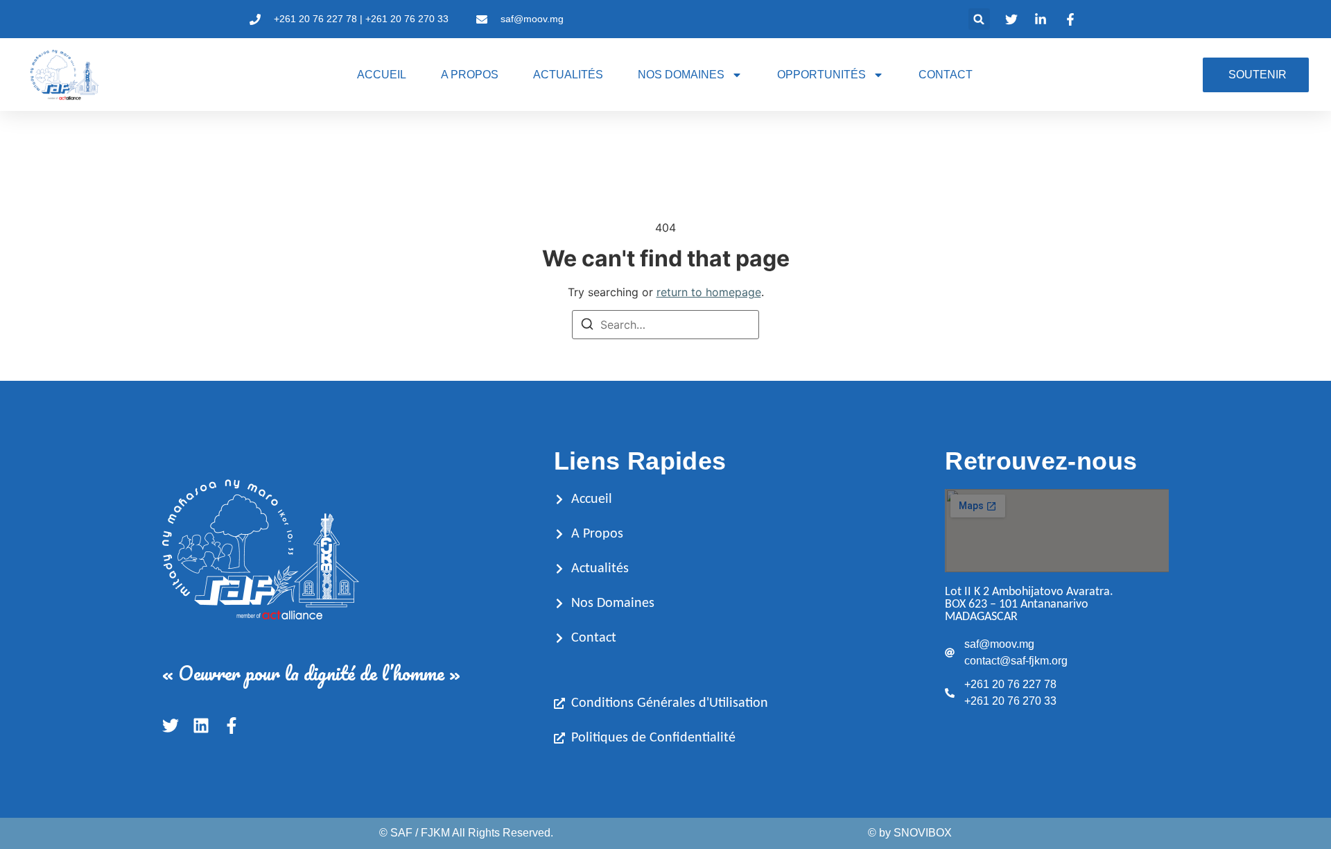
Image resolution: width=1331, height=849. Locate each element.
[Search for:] (665, 324)
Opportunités (821, 74)
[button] (979, 19)
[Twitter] (170, 725)
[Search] (587, 326)
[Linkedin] (201, 725)
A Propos (469, 74)
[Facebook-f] (231, 725)
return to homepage (708, 292)
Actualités (568, 74)
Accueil (381, 74)
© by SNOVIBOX (910, 833)
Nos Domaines (681, 74)
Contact (946, 74)
